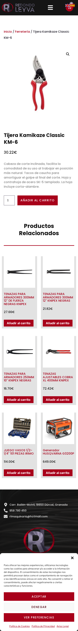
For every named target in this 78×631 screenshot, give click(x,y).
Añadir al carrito (37, 200)
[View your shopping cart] (69, 7)
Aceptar (39, 597)
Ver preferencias (39, 617)
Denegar (39, 607)
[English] (67, 5)
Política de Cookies (19, 626)
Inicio (8, 31)
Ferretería (22, 31)
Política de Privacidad (43, 626)
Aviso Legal (63, 626)
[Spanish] (72, 5)
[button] (72, 558)
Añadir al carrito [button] (18, 323)
